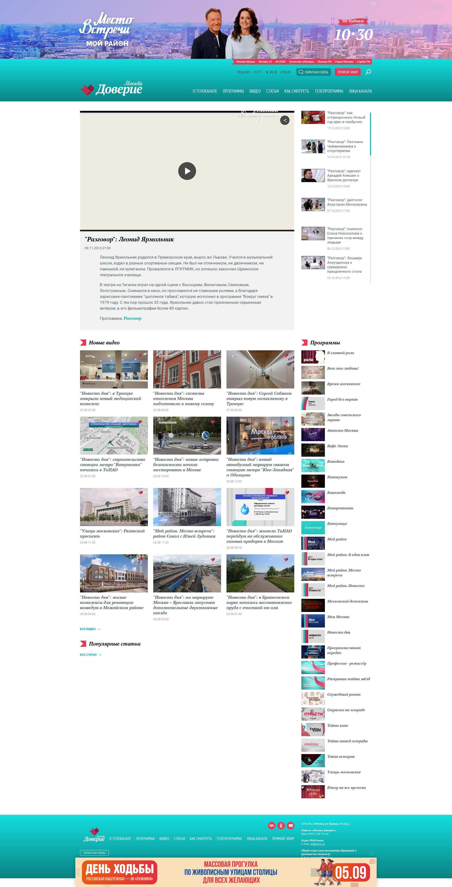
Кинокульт (337, 476)
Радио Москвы (344, 61)
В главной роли (340, 352)
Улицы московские (344, 772)
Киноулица (337, 523)
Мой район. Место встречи (344, 572)
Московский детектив (347, 601)
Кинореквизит (340, 508)
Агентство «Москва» (301, 61)
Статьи (272, 91)
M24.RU (281, 61)
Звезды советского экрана (344, 417)
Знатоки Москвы (342, 430)
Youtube (290, 825)
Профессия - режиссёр (346, 663)
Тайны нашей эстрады (347, 740)
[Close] (371, 854)
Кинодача (335, 461)
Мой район (337, 539)
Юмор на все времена (346, 787)
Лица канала (360, 91)
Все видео (88, 629)
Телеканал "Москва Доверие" (111, 88)
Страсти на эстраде (346, 709)
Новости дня (338, 632)
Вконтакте (271, 825)
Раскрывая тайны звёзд (348, 678)
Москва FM (324, 61)
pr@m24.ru (318, 844)
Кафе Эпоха (337, 445)
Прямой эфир (348, 72)
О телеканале (205, 91)
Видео (255, 91)
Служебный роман (343, 694)
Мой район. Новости (345, 585)
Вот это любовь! (343, 368)
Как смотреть (296, 91)
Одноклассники (281, 825)
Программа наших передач (344, 650)
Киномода (336, 492)
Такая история (341, 756)
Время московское (343, 383)
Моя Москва (338, 616)
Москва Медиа (246, 61)
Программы (233, 91)
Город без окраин (342, 399)
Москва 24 (265, 61)
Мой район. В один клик (348, 554)
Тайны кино (337, 725)
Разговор (132, 318)
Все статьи (88, 654)
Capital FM (363, 61)
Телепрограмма (329, 91)
